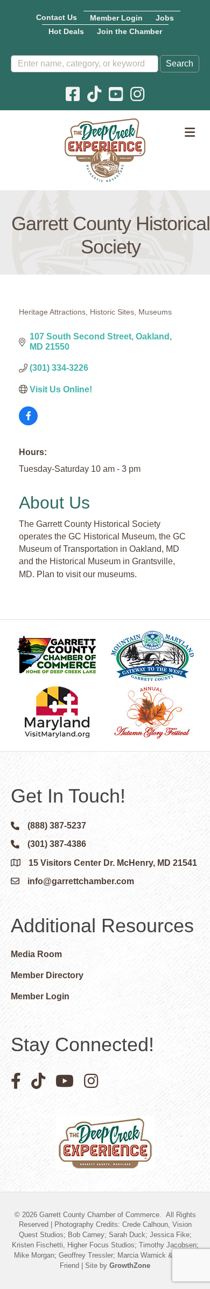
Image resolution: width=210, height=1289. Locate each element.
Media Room (36, 954)
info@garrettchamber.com (80, 881)
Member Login (116, 18)
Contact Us (56, 17)
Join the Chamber (129, 31)
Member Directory (47, 975)
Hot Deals (66, 31)
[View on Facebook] (28, 422)
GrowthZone (129, 1265)
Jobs (165, 18)
